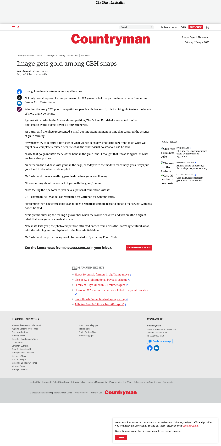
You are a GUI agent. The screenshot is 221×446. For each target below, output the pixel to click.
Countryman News (25, 55)
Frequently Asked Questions (55, 382)
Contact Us (35, 382)
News (40, 55)
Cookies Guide (190, 425)
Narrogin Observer (20, 369)
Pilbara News (84, 329)
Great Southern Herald (21, 349)
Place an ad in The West (120, 382)
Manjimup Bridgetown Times (24, 363)
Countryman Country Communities (62, 55)
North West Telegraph (88, 325)
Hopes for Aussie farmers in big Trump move (102, 274)
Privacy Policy (81, 392)
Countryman (17, 342)
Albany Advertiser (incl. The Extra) (26, 325)
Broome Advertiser (20, 332)
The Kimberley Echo (20, 359)
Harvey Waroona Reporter (23, 352)
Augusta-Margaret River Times (25, 329)
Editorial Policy (78, 382)
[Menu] (13, 27)
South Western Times (88, 332)
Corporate (168, 382)
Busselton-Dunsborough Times (25, 339)
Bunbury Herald (18, 335)
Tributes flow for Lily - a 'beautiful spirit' (99, 304)
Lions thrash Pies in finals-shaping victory (100, 299)
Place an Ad (203, 37)
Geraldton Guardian (20, 346)
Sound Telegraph (86, 335)
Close (121, 437)
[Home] (18, 27)
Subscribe (196, 27)
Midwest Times (18, 366)
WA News (85, 55)
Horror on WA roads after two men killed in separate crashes (111, 290)
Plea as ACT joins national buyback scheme (101, 279)
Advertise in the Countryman (147, 382)
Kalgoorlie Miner (19, 356)
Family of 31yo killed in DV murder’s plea (100, 285)
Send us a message (162, 341)
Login (183, 27)
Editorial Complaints (97, 382)
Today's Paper (188, 37)
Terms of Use (96, 392)
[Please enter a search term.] (152, 27)
